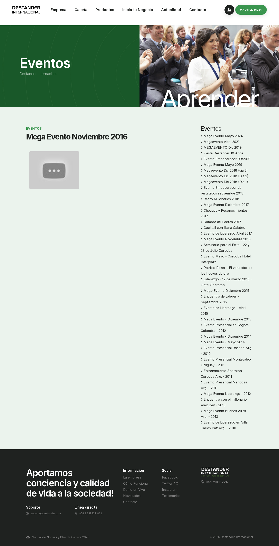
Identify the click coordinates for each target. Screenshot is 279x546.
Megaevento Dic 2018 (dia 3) (226, 170)
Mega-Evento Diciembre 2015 (226, 291)
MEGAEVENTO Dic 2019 (223, 147)
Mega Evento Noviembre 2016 (227, 239)
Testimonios (171, 496)
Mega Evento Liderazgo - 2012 (227, 394)
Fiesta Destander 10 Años (223, 153)
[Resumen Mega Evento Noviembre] (54, 170)
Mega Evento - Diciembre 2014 (228, 336)
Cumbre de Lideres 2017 (222, 222)
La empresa (132, 477)
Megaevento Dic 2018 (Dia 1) (226, 182)
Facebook (169, 477)
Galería (81, 10)
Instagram (169, 490)
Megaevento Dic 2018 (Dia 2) (226, 176)
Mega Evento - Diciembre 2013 (227, 319)
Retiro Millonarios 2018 (221, 199)
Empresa (58, 10)
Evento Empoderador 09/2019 (227, 159)
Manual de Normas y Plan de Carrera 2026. (61, 537)
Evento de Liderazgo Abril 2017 (228, 233)
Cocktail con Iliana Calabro (224, 228)
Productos (105, 10)
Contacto (197, 10)
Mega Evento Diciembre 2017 (226, 205)
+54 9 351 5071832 (90, 513)
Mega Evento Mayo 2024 (223, 136)
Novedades (132, 496)
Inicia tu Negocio (137, 10)
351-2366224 (217, 482)
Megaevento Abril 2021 (221, 142)
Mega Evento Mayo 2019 (223, 165)
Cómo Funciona (135, 483)
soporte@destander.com (46, 513)
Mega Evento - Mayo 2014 (224, 342)
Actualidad (171, 10)
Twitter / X (170, 483)
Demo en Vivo (134, 490)
